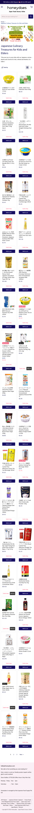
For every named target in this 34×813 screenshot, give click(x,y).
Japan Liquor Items (25, 801)
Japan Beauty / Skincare (17, 807)
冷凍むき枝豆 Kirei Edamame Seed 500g (25, 88)
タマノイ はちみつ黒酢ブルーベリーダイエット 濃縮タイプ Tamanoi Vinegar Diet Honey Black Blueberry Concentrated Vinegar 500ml (8, 506)
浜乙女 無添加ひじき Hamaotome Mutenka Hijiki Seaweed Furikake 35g (8, 197)
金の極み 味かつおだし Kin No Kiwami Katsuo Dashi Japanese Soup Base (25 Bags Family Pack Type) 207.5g (8, 275)
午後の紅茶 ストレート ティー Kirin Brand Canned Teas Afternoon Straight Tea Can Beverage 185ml (25, 545)
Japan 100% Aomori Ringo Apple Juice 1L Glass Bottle (8, 688)
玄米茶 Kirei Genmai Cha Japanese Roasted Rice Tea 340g (8, 614)
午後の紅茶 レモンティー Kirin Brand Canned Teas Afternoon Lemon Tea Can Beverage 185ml (8, 466)
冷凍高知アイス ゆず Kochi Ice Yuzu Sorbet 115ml (8, 89)
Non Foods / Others (8, 805)
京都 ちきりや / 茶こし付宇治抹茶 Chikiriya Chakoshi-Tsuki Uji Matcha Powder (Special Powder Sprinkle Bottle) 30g (25, 691)
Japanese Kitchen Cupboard (16, 800)
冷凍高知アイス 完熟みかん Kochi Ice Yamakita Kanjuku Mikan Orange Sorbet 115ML (25, 430)
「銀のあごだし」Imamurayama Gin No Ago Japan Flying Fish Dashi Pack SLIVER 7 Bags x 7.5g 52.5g (8, 546)
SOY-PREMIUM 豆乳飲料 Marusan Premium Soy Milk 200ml (8, 311)
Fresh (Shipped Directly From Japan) (10, 801)
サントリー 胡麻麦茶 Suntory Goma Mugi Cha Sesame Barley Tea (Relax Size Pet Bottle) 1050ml (8, 730)
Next (21, 754)
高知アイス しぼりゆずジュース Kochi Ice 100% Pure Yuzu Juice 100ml (25, 234)
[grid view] (27, 67)
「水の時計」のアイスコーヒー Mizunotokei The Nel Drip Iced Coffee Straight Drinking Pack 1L (25, 125)
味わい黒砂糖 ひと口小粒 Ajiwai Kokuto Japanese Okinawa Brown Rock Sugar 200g (8, 430)
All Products (4, 800)
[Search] (30, 16)
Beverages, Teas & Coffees (7, 803)
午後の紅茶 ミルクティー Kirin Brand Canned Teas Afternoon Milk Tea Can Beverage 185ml (25, 198)
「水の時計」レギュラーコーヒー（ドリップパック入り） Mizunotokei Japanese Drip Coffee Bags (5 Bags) (8, 652)
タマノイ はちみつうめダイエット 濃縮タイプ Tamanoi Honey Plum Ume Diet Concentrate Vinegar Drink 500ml (25, 731)
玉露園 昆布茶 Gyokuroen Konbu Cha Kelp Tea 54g (24, 580)
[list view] (31, 67)
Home (2, 22)
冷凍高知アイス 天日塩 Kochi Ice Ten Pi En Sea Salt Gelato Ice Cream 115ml (25, 162)
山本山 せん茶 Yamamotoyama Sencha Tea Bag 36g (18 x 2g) (24, 348)
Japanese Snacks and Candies (23, 803)
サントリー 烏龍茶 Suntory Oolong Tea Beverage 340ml (24, 464)
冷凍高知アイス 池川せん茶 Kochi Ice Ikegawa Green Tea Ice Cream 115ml (25, 311)
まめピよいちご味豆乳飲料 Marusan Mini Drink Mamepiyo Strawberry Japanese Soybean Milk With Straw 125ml (8, 236)
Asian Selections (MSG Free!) (22, 805)
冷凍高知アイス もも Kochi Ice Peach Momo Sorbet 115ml (25, 649)
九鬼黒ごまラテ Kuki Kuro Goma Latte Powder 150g (25, 501)
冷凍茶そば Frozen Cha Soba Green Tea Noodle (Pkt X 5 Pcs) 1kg (8, 162)
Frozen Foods (28, 800)
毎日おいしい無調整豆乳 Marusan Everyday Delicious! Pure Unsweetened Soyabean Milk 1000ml (25, 275)
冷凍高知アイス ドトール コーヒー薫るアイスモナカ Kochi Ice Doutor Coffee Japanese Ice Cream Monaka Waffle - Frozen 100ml (8, 351)
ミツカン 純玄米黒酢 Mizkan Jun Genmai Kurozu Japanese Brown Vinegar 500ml (25, 615)
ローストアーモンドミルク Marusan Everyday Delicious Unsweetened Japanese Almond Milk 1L (25, 392)
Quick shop (9, 98)
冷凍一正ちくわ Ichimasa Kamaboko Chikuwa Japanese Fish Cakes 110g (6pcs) (8, 124)
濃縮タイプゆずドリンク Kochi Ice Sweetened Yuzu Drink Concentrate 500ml (8, 581)
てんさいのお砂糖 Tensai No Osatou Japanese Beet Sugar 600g (8, 390)
